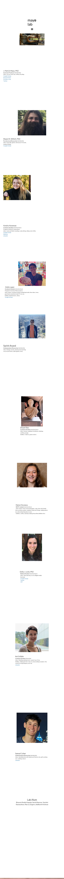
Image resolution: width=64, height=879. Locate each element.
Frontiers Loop (7, 79)
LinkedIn (5, 236)
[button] (32, 29)
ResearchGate (7, 77)
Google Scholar (7, 76)
